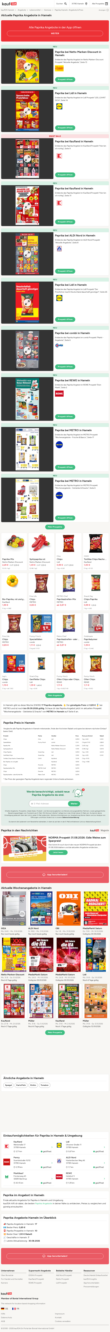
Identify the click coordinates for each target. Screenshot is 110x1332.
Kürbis (33, 1085)
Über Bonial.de (7, 1275)
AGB (3, 1321)
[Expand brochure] (27, 66)
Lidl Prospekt (61, 1283)
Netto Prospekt (62, 1279)
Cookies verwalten (63, 1321)
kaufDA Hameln (7, 10)
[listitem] (14, 552)
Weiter (74, 803)
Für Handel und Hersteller (12, 1279)
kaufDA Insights (90, 1279)
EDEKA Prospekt (35, 1275)
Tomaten (44, 1085)
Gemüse (47, 10)
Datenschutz (6, 1317)
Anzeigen (102, 10)
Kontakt (58, 1317)
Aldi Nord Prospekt (64, 1275)
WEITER (55, 33)
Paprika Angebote (43, 1203)
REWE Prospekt (35, 1283)
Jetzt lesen (58, 852)
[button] (55, 64)
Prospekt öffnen (65, 79)
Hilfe (3, 1314)
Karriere (4, 1283)
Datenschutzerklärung (70, 817)
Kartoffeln (21, 1085)
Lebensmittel (35, 10)
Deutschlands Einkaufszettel (96, 1275)
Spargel (8, 1085)
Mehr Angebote (55, 695)
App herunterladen (91, 1283)
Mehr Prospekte (55, 527)
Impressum (60, 1314)
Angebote (22, 10)
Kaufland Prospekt (36, 1279)
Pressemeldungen (91, 1286)
